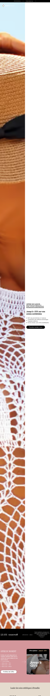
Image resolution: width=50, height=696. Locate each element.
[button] (47, 6)
